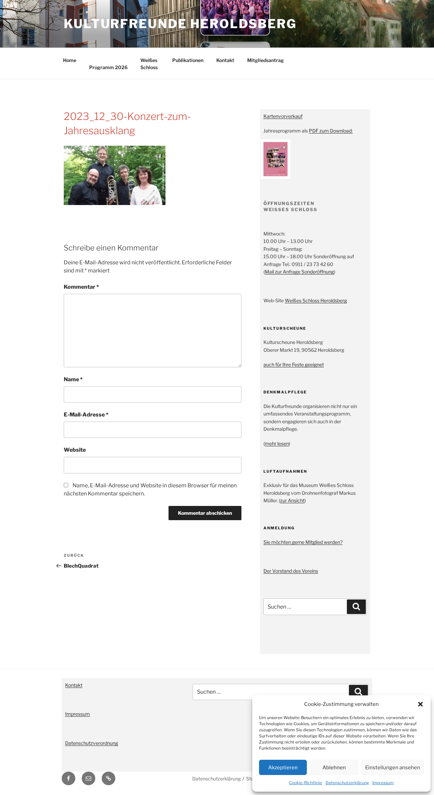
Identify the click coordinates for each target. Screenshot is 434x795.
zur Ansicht (292, 500)
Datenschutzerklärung (347, 782)
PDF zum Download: (331, 131)
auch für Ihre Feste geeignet (293, 364)
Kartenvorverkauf (282, 116)
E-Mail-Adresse (86, 414)
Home (69, 60)
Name (73, 379)
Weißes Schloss (149, 63)
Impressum (383, 782)
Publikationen (187, 60)
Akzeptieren (283, 768)
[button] (420, 704)
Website (75, 450)
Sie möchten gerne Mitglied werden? (302, 542)
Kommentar (81, 287)
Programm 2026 (108, 67)
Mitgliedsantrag (265, 60)
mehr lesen (277, 443)
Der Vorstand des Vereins (290, 571)
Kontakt (225, 60)
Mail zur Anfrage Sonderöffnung (299, 271)
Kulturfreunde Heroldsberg (180, 23)
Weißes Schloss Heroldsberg (316, 300)
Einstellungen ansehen (392, 768)
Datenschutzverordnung (91, 743)
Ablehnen (334, 768)
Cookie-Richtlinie (305, 782)
